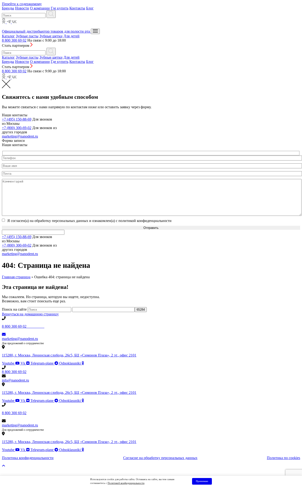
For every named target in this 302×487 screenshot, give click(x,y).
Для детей (71, 36)
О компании (40, 8)
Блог (90, 8)
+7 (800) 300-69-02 (16, 128)
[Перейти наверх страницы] (3, 466)
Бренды (8, 8)
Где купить (59, 8)
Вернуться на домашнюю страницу (30, 314)
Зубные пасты (27, 36)
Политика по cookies (283, 458)
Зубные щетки (51, 36)
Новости (22, 8)
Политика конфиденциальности (28, 458)
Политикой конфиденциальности (126, 483)
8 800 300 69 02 (14, 40)
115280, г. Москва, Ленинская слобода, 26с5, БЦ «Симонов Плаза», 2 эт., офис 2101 (69, 355)
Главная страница (16, 277)
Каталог (8, 36)
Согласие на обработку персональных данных (160, 458)
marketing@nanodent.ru (20, 136)
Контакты (77, 8)
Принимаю (202, 481)
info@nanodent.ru (15, 380)
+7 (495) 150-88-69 (16, 119)
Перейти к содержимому (22, 4)
